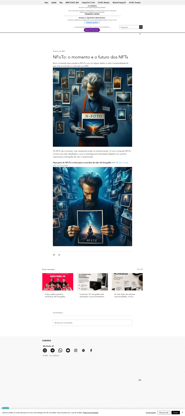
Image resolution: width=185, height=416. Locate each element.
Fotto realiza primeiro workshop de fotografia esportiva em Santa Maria (55, 295)
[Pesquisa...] (140, 27)
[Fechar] (182, 412)
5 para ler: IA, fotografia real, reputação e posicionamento (92, 295)
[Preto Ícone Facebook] (91, 350)
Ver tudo (140, 269)
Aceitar (175, 413)
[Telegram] (53, 350)
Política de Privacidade (90, 413)
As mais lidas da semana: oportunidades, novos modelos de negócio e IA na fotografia (126, 295)
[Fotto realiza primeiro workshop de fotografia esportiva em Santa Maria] (57, 281)
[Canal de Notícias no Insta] (45, 350)
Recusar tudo (163, 413)
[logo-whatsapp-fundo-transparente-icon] (60, 350)
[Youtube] (68, 350)
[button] (140, 34)
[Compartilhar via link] (54, 255)
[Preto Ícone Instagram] (76, 350)
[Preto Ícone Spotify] (83, 350)
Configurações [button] (151, 413)
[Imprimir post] (59, 255)
